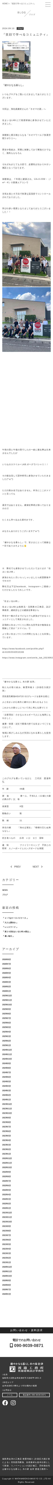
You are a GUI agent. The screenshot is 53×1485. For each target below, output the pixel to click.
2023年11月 (7, 1109)
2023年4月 (6, 1140)
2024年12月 (7, 1050)
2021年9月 (6, 1226)
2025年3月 (6, 1036)
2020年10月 (7, 1276)
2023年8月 (6, 1122)
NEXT (36, 867)
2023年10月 (7, 1113)
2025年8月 (6, 1014)
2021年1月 (6, 1262)
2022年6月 (6, 1185)
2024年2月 (6, 1095)
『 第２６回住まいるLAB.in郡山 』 (16, 932)
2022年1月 (6, 1208)
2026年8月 (6, 959)
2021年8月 (6, 1231)
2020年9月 (6, 1280)
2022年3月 (6, 1199)
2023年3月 (6, 1145)
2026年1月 (6, 991)
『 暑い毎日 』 (8, 936)
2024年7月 (6, 1072)
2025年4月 (6, 1032)
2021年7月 (6, 1235)
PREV (17, 867)
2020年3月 (6, 1294)
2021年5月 (6, 1244)
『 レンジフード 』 (10, 927)
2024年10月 (7, 1059)
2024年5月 (6, 1081)
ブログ (20, 28)
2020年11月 (7, 1271)
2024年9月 (6, 1063)
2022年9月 (6, 1172)
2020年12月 (7, 1267)
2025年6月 (6, 1023)
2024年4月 (6, 1086)
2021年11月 (7, 1217)
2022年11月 (7, 1163)
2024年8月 (6, 1068)
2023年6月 (6, 1131)
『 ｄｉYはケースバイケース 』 (15, 918)
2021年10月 (7, 1222)
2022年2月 (6, 1204)
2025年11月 (7, 1000)
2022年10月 (7, 1167)
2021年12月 (7, 1213)
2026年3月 (6, 982)
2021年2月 (6, 1258)
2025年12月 (7, 996)
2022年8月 (6, 1176)
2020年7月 (6, 1289)
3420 (15, 652)
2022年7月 (6, 1181)
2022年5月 (6, 1190)
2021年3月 (6, 1253)
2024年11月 (7, 1054)
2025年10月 (7, 1005)
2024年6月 (6, 1077)
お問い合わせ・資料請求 (26, 1330)
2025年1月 (6, 1045)
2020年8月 (6, 1285)
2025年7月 (6, 1018)
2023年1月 (6, 1154)
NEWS (5, 890)
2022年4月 (6, 1194)
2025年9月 (6, 1009)
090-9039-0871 (28, 1345)
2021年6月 (6, 1240)
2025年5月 (6, 1027)
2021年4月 (6, 1249)
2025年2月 (6, 1041)
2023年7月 (6, 1127)
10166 (21, 652)
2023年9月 (6, 1118)
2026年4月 (6, 977)
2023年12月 (7, 1104)
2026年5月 (6, 973)
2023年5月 (6, 1136)
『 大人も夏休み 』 (10, 922)
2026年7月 (6, 964)
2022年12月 (7, 1158)
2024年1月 (6, 1100)
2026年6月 (6, 968)
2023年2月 (6, 1149)
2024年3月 (6, 1090)
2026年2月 (6, 986)
